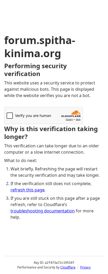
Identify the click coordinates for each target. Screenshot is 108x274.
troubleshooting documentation (42, 211)
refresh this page (27, 190)
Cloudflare (67, 267)
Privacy (85, 267)
